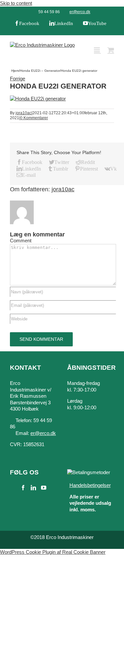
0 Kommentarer (34, 118)
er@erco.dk (79, 12)
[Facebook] (23, 487)
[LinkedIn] (33, 487)
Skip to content (16, 3)
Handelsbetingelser (90, 485)
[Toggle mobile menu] (97, 49)
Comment (20, 240)
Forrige (17, 78)
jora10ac (23, 113)
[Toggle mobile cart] (110, 49)
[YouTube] (43, 487)
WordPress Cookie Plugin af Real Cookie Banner (52, 552)
